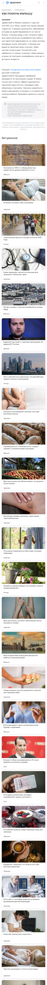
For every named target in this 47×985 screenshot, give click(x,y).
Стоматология (19, 10)
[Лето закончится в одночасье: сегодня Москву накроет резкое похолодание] (23, 369)
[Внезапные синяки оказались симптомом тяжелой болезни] (23, 508)
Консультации (6, 10)
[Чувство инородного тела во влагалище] (23, 961)
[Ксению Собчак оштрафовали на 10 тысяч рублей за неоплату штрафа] (23, 752)
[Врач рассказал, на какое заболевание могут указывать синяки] (23, 613)
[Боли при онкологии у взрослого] (23, 926)
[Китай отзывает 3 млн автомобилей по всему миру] (23, 299)
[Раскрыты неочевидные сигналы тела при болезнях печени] (23, 404)
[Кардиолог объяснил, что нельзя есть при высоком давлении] (23, 857)
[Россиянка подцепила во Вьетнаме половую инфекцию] (23, 543)
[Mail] (7, 2)
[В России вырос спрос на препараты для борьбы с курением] (23, 717)
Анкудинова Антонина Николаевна (25, 70)
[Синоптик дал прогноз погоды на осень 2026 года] (23, 230)
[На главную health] (15, 2)
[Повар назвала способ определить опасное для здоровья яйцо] (23, 683)
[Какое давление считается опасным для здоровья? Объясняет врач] (23, 265)
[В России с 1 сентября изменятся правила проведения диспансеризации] (23, 892)
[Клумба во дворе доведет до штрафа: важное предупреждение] (23, 578)
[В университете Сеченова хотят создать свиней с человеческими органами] (23, 439)
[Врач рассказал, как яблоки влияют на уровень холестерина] (23, 474)
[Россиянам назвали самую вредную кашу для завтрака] (23, 822)
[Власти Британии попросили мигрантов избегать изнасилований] (23, 648)
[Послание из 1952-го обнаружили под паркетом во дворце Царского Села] (23, 160)
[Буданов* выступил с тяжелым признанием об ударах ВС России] (23, 334)
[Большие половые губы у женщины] (23, 195)
